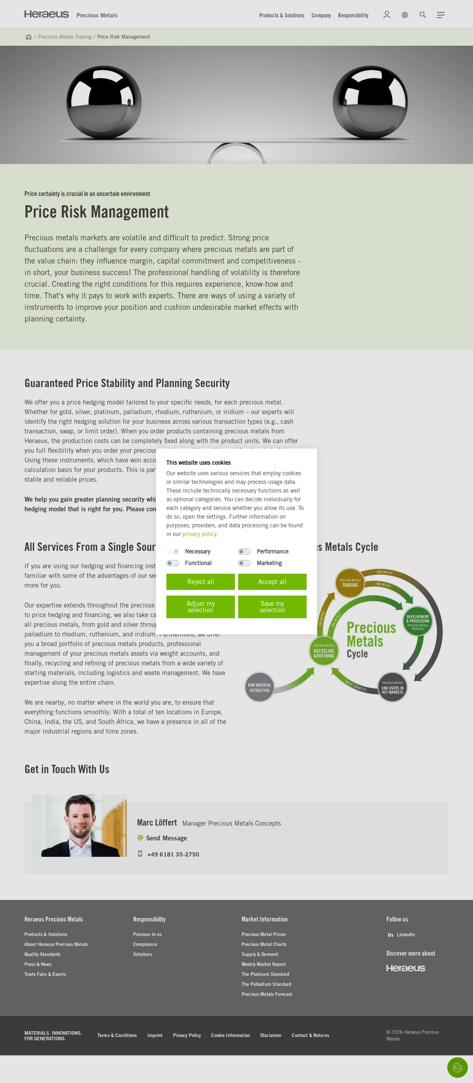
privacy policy (199, 534)
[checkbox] (172, 552)
